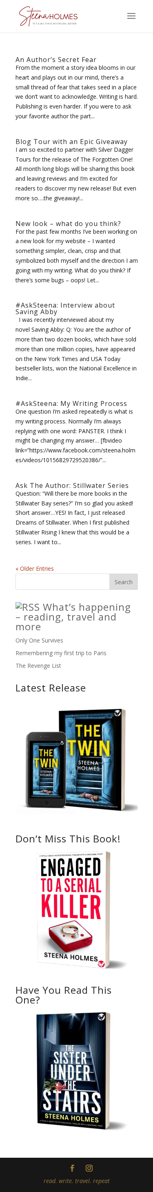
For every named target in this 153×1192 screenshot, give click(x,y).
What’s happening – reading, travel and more (73, 616)
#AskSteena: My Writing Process (71, 403)
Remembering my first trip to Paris (61, 653)
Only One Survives (39, 640)
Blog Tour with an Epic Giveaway (72, 141)
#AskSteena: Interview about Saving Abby (65, 308)
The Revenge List (38, 665)
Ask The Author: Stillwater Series (72, 485)
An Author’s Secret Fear (56, 59)
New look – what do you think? (68, 223)
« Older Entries (35, 568)
